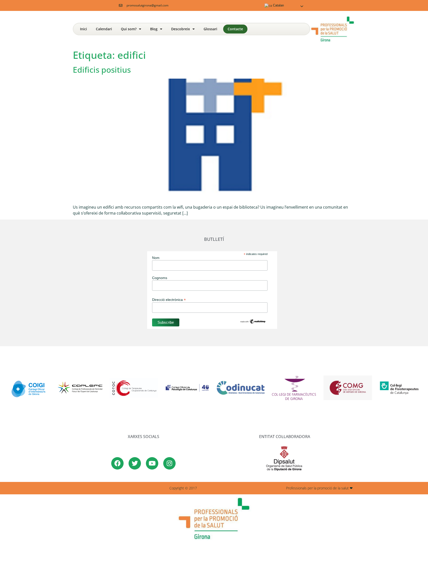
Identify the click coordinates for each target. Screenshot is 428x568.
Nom (156, 257)
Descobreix (180, 29)
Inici (83, 29)
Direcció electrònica (169, 299)
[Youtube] (152, 463)
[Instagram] (169, 463)
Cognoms (159, 278)
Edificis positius (102, 69)
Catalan (278, 5)
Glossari (210, 29)
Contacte (235, 29)
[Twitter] (135, 463)
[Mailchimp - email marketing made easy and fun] (253, 323)
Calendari (104, 29)
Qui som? (128, 29)
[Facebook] (117, 463)
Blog (154, 29)
